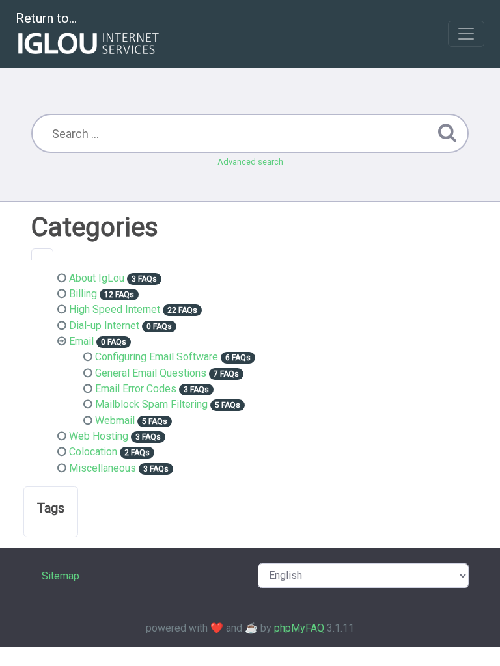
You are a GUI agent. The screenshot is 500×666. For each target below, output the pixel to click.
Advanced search (250, 161)
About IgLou (96, 278)
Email (81, 341)
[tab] (42, 254)
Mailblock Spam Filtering (151, 404)
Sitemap (60, 576)
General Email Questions (150, 373)
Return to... (46, 18)
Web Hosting (98, 436)
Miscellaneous (102, 468)
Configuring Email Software (156, 357)
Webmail (115, 420)
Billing (83, 293)
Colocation (93, 452)
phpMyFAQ (299, 628)
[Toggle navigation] (466, 34)
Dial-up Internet (104, 325)
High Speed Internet (114, 309)
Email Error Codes (135, 388)
